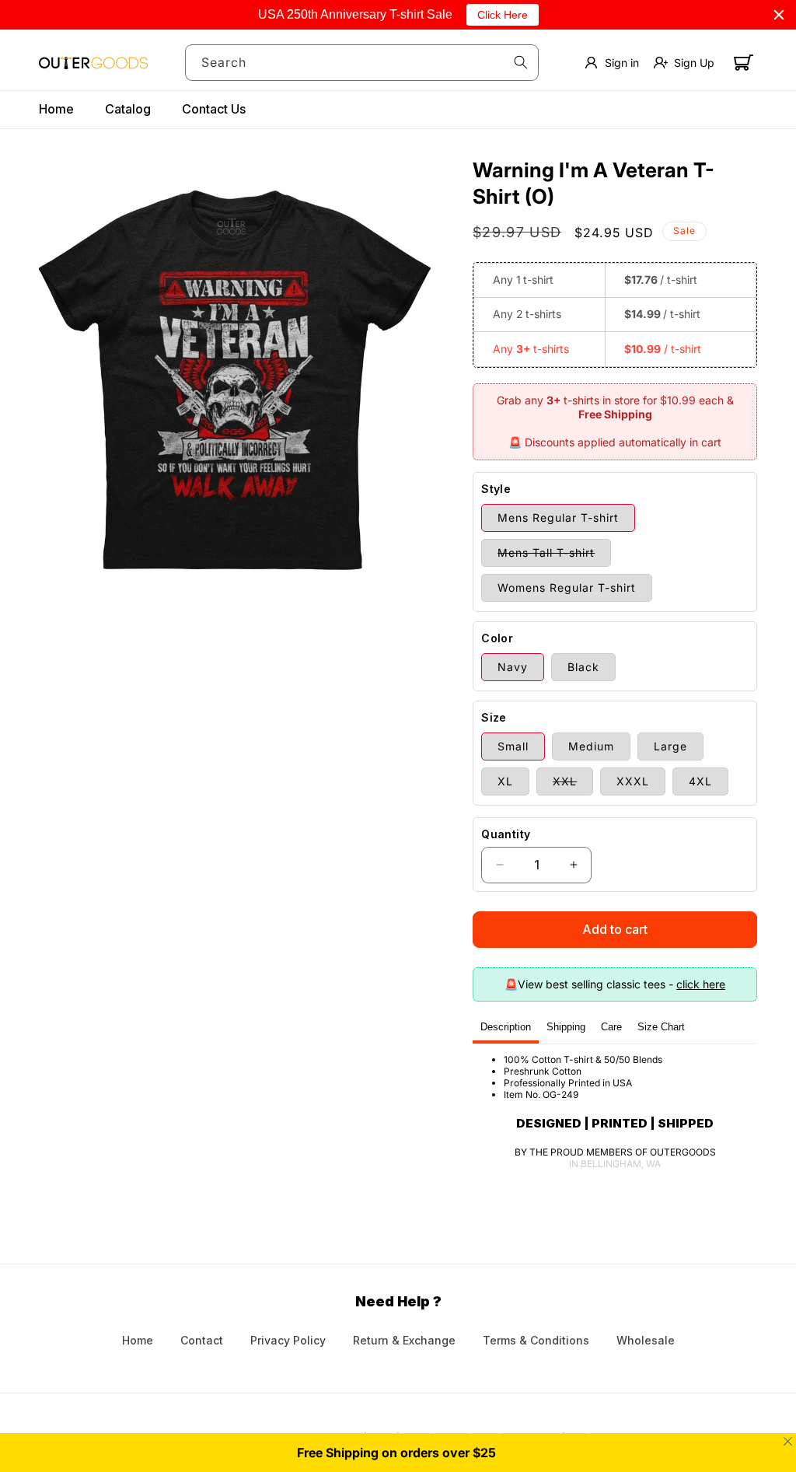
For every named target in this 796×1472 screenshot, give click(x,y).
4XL (700, 781)
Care (611, 1027)
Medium (591, 746)
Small (513, 746)
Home (137, 1340)
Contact (201, 1340)
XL (505, 781)
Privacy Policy (288, 1340)
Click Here (502, 15)
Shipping (565, 1027)
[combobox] (362, 62)
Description (505, 1027)
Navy (513, 666)
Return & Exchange (404, 1340)
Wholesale (645, 1340)
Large (670, 746)
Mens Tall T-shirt (554, 556)
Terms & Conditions (536, 1340)
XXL (573, 784)
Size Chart (661, 1027)
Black (583, 666)
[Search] (521, 62)
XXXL (632, 781)
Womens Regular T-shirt (567, 587)
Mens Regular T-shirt (558, 517)
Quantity (505, 834)
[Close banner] (779, 14)
